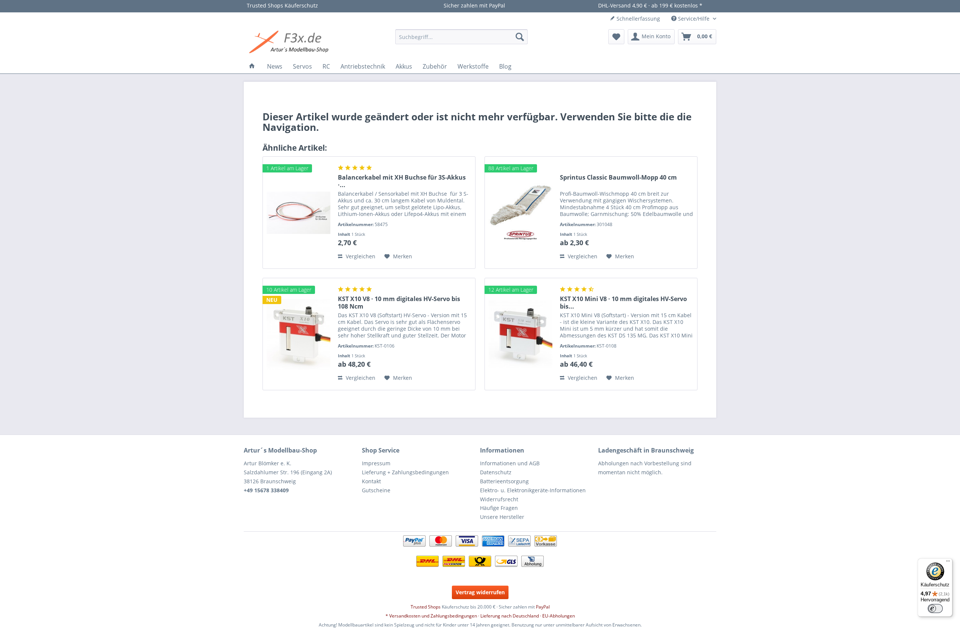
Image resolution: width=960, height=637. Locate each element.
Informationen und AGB (510, 463)
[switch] (935, 608)
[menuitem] (461, 36)
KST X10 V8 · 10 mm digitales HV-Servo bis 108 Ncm (399, 302)
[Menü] (948, 562)
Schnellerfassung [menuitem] (637, 18)
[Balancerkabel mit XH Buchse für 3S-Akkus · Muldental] (298, 212)
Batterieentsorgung (504, 481)
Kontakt (371, 481)
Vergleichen (359, 256)
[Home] (252, 66)
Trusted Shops (426, 607)
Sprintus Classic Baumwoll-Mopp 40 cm (618, 177)
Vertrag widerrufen (480, 592)
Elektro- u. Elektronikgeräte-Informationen (533, 490)
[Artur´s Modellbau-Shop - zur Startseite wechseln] (290, 42)
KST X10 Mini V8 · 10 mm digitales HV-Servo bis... (623, 302)
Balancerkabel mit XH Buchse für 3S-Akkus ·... (402, 181)
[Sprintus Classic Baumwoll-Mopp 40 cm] (520, 212)
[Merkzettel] (616, 36)
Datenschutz (496, 472)
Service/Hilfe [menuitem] (693, 18)
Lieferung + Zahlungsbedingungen (405, 472)
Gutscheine (376, 490)
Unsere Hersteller (502, 516)
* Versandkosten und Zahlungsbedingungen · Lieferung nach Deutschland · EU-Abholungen (480, 616)
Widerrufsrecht (499, 499)
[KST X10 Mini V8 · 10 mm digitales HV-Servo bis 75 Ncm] (520, 334)
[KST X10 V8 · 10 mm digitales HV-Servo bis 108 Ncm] (298, 334)
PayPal (543, 607)
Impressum (376, 463)
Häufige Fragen (499, 507)
